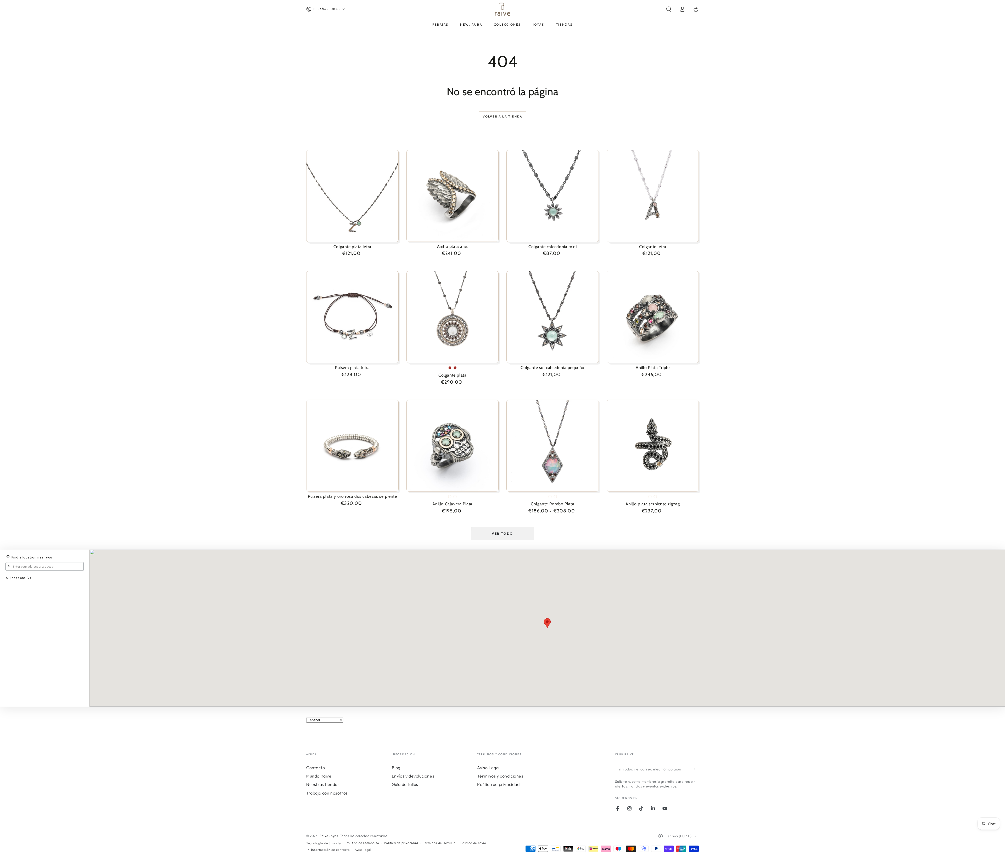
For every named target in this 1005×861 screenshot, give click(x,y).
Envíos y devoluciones (413, 776)
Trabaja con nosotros (327, 793)
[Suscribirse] (696, 769)
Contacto (315, 767)
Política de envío (473, 843)
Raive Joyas (329, 836)
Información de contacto (330, 850)
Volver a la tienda (503, 116)
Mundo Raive (319, 776)
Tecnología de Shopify (323, 843)
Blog (396, 767)
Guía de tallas (405, 784)
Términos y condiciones (500, 776)
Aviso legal (363, 850)
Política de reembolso (362, 843)
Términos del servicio (439, 843)
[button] (668, 9)
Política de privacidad (498, 784)
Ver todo (502, 533)
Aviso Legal (488, 767)
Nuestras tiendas (323, 784)
